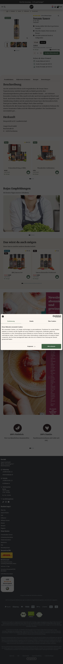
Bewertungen (45, 79)
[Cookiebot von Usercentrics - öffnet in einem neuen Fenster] (54, 316)
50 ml (36, 42)
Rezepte (35, 79)
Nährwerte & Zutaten (23, 79)
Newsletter (4, 542)
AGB (18, 655)
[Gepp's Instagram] (6, 502)
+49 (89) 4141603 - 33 (7, 471)
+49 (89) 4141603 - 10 (7, 480)
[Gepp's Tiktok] (3, 502)
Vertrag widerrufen (32, 658)
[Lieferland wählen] (53, 7)
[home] (7, 11)
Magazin (3, 528)
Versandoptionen (5, 547)
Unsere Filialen (5, 512)
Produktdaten (8, 79)
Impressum (12, 655)
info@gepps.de (6, 483)
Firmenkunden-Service (6, 534)
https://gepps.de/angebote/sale (41, 622)
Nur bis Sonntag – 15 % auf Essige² (31, 2)
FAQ (2, 545)
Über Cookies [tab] (52, 321)
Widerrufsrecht (26, 655)
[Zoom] (27, 38)
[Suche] (4, 7)
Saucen (19, 11)
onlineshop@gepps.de (7, 474)
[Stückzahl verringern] (34, 53)
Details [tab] (32, 321)
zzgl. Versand (49, 47)
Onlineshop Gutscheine (7, 537)
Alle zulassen (51, 346)
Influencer (3, 518)
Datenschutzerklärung (36, 655)
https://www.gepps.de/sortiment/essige (13, 631)
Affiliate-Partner (5, 520)
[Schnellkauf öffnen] (28, 172)
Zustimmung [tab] (11, 321)
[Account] (55, 7)
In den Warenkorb (51, 53)
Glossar (3, 523)
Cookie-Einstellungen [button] (49, 655)
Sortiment (13, 11)
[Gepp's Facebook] (8, 502)
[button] (58, 15)
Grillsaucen (26, 11)
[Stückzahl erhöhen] (40, 53)
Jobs (2, 515)
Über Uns (3, 510)
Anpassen (30, 346)
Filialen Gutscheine (6, 540)
